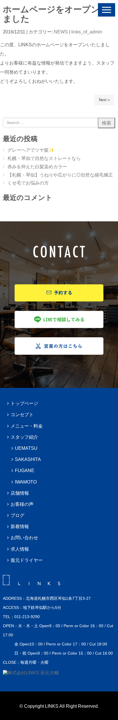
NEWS (61, 31)
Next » (104, 100)
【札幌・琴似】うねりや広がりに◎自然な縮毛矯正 (60, 175)
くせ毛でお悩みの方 (28, 182)
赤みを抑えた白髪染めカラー (37, 166)
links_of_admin (86, 31)
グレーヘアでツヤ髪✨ (30, 150)
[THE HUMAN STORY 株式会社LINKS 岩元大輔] (31, 672)
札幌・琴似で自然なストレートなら (44, 158)
